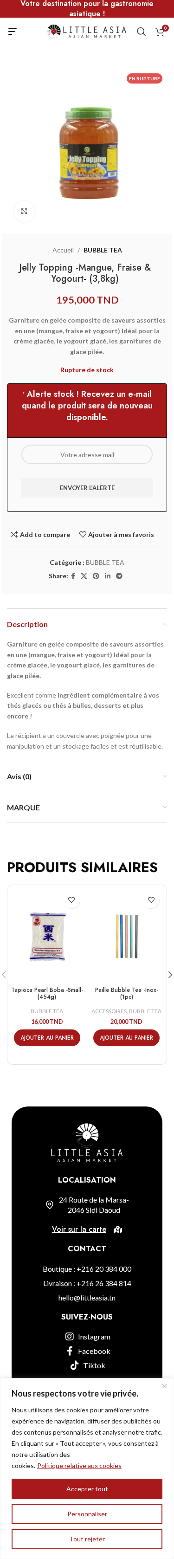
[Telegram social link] (119, 576)
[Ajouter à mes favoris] (72, 900)
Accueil (63, 250)
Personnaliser (87, 1514)
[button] (47, 1037)
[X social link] (84, 576)
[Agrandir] (24, 211)
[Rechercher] (141, 31)
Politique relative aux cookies (79, 1465)
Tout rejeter (87, 1539)
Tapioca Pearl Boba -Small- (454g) (47, 993)
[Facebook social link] (73, 576)
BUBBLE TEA (103, 250)
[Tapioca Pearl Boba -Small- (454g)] (47, 935)
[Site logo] (86, 31)
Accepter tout (87, 1489)
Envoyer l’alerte (87, 488)
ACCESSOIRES (109, 1011)
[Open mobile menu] (12, 31)
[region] (87, 1468)
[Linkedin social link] (107, 576)
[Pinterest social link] (96, 576)
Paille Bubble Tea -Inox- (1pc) (126, 993)
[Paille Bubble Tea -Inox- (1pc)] (127, 935)
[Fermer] (164, 1385)
